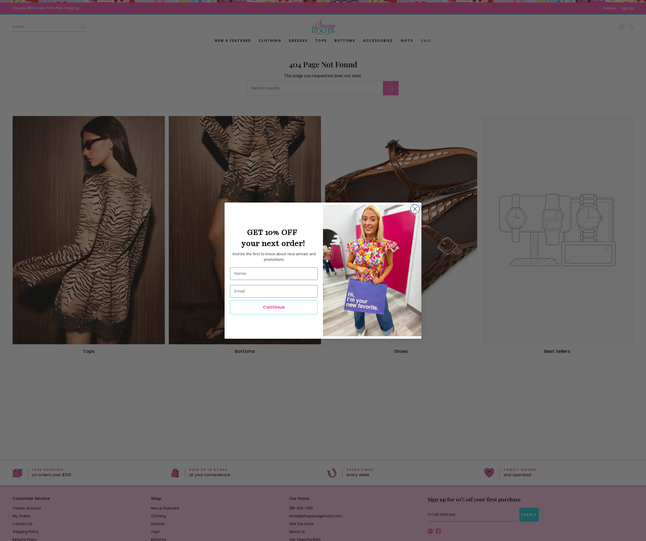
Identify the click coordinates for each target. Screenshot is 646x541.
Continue (274, 307)
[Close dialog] (415, 209)
